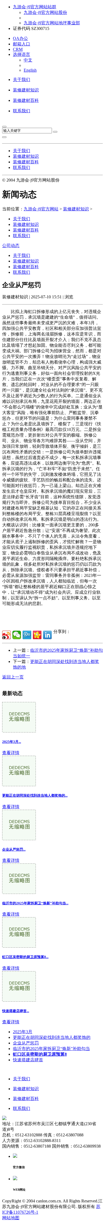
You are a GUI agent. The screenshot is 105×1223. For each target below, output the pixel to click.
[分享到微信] (16, 635)
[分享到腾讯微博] (27, 635)
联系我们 (21, 111)
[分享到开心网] (37, 635)
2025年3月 (22, 1031)
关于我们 (21, 79)
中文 (28, 60)
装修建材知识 (26, 90)
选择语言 (21, 54)
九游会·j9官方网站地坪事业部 (52, 23)
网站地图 (10, 1218)
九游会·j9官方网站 (41, 209)
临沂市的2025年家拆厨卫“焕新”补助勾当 (51, 1048)
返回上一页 (13, 677)
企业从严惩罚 (26, 1043)
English (30, 70)
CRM (18, 49)
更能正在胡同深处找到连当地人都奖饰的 (51, 1037)
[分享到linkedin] (47, 635)
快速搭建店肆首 (28, 1060)
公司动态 (10, 245)
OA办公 (20, 38)
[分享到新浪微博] (6, 635)
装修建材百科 (26, 100)
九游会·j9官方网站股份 (45, 12)
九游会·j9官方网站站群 (34, 7)
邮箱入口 (21, 44)
